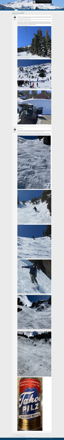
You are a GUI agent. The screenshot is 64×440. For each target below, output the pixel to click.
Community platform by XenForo (32, 439)
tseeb (13, 14)
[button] (21, 10)
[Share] (50, 15)
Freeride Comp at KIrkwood (20, 17)
